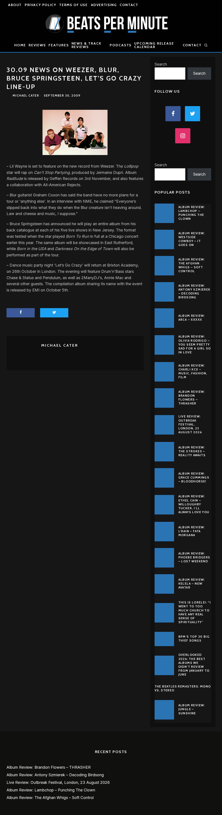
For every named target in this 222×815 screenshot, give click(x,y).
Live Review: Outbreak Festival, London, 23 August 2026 (190, 424)
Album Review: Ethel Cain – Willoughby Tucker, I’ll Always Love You (193, 504)
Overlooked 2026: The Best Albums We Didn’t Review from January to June (194, 664)
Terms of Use (73, 5)
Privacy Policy (40, 5)
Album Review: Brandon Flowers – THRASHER (191, 398)
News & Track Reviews (86, 45)
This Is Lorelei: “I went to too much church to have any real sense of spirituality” (194, 612)
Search (161, 64)
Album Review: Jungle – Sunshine (191, 709)
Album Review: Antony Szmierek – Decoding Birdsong (194, 291)
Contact (129, 5)
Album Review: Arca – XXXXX (191, 318)
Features (59, 45)
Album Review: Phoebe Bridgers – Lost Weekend (194, 557)
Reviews (37, 45)
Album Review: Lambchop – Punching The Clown (191, 213)
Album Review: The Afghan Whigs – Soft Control (191, 265)
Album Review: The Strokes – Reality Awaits (192, 451)
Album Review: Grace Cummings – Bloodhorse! (193, 477)
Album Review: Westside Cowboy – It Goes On (191, 239)
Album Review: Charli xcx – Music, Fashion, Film (192, 371)
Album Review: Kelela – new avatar (191, 583)
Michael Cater (26, 95)
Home (20, 45)
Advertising (104, 5)
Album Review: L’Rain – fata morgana (191, 531)
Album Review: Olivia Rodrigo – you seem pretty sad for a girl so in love (194, 344)
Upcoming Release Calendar (154, 45)
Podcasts (121, 45)
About (15, 5)
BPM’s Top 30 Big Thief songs (193, 638)
